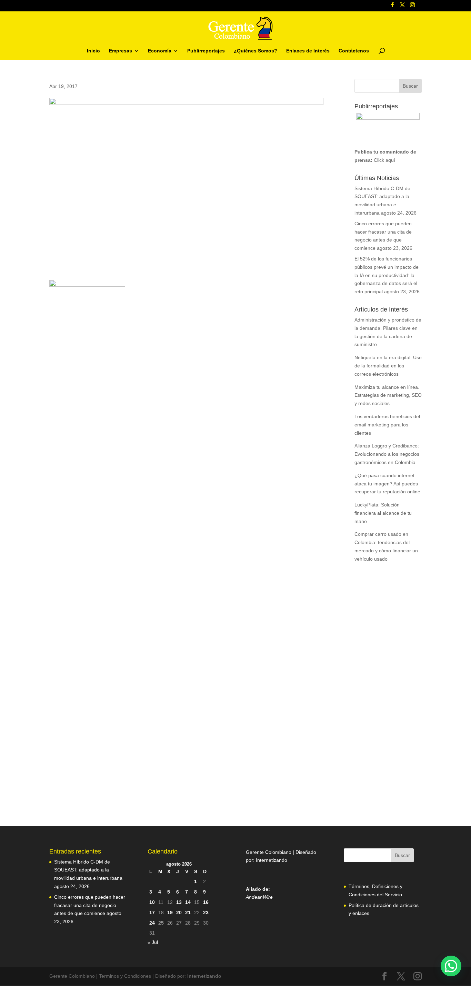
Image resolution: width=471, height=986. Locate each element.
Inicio (93, 50)
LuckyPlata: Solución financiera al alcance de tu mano (383, 513)
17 (152, 912)
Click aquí (384, 160)
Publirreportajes (206, 50)
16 (206, 902)
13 (179, 902)
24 (152, 923)
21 (188, 912)
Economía (159, 50)
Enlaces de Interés (308, 50)
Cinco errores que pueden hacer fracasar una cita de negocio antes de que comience (89, 905)
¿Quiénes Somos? (255, 50)
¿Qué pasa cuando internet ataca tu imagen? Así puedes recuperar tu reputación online (387, 484)
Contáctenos (354, 50)
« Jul (153, 942)
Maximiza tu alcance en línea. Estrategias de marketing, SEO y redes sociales (388, 395)
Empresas (120, 50)
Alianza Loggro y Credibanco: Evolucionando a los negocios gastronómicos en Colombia (386, 454)
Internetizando (271, 860)
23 (206, 912)
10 (152, 902)
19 (170, 912)
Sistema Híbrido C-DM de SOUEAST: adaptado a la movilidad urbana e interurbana (88, 870)
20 (179, 912)
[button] (451, 966)
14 (188, 902)
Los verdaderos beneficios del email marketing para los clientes (387, 425)
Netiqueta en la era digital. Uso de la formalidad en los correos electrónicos (388, 366)
